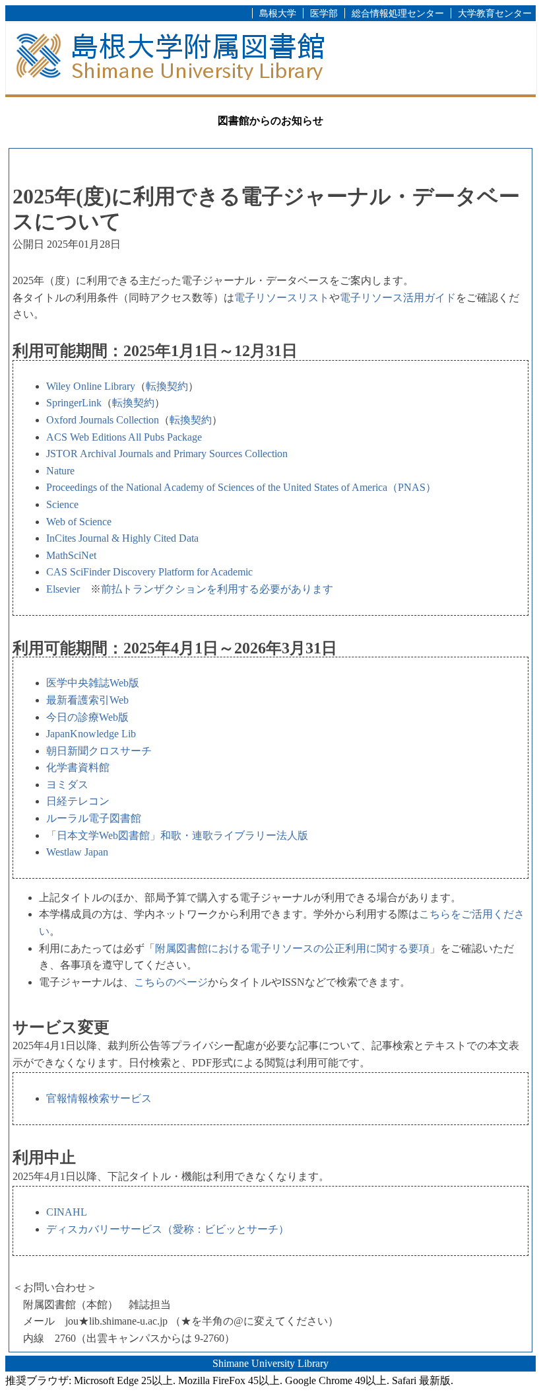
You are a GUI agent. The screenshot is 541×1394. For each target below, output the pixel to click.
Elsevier (63, 589)
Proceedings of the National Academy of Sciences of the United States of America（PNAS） (241, 487)
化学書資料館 (78, 767)
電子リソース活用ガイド (398, 297)
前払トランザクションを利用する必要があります (217, 589)
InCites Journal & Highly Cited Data (122, 538)
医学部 (324, 13)
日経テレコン (78, 801)
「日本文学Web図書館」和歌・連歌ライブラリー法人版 (177, 835)
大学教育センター (495, 13)
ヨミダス (67, 784)
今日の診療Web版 (87, 717)
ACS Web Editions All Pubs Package (124, 437)
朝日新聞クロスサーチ (99, 750)
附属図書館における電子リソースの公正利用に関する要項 (292, 948)
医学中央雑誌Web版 (92, 682)
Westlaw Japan (77, 852)
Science (62, 504)
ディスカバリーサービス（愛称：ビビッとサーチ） (167, 1229)
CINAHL (66, 1212)
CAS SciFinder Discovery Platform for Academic (149, 571)
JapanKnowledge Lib (91, 733)
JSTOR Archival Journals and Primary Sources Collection (167, 453)
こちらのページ (171, 982)
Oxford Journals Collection (102, 419)
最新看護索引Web (87, 700)
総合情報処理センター (398, 13)
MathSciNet (71, 555)
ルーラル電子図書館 (93, 818)
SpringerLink (74, 402)
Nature (60, 470)
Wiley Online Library (90, 386)
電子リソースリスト (281, 297)
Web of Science (78, 521)
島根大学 (277, 13)
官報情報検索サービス (99, 1098)
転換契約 (167, 386)
